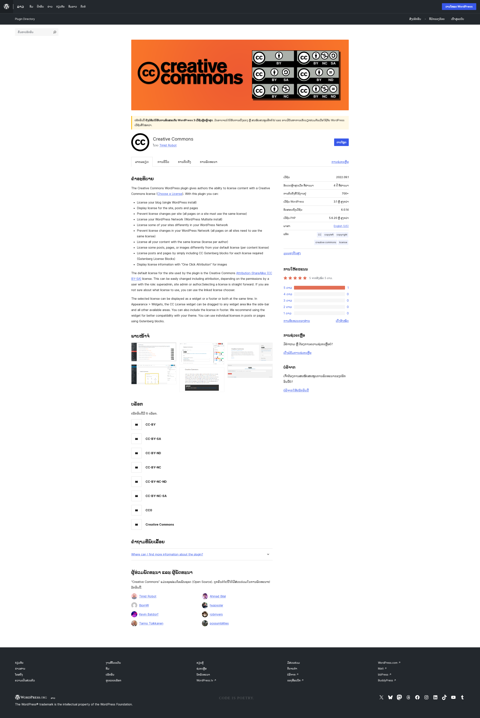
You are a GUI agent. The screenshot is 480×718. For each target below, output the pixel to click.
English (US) (341, 226)
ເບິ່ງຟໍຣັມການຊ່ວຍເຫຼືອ (297, 353)
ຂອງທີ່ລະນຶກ (295, 680)
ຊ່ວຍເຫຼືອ (201, 668)
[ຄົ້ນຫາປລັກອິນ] (54, 32)
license (343, 242)
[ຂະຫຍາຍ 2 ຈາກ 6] (171, 369)
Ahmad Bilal (218, 596)
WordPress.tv (206, 680)
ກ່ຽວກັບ (19, 662)
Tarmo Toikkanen (151, 623)
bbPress (385, 674)
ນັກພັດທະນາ (203, 674)
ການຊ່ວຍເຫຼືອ (340, 162)
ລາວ (53, 697)
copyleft (329, 234)
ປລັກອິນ (110, 674)
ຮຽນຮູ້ (200, 662)
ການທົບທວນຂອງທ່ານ (297, 321)
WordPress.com (389, 662)
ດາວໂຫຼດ (341, 142)
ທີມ (107, 668)
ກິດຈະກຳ (292, 668)
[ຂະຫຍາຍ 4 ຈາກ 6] (219, 373)
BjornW (144, 605)
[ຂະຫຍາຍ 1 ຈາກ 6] (171, 348)
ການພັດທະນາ (208, 162)
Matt (382, 668)
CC (319, 234)
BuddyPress (387, 680)
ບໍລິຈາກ (293, 674)
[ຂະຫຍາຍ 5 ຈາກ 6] (267, 348)
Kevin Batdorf (148, 614)
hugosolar (216, 605)
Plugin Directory (25, 18)
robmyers (216, 614)
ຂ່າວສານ (20, 668)
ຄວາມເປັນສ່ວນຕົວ (25, 680)
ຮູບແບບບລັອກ (113, 680)
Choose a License (170, 194)
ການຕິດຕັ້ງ (184, 162)
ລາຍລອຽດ (142, 162)
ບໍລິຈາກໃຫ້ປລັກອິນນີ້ (296, 390)
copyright (342, 234)
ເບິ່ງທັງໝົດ (342, 321)
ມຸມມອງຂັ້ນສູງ (292, 253)
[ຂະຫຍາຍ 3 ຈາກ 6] (219, 348)
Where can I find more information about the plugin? (167, 554)
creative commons (325, 242)
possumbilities (219, 623)
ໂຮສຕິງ (19, 674)
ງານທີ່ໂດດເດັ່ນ (113, 662)
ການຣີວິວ (163, 162)
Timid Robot (168, 145)
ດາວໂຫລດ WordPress (459, 6)
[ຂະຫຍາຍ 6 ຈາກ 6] (267, 369)
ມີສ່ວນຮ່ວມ (293, 662)
